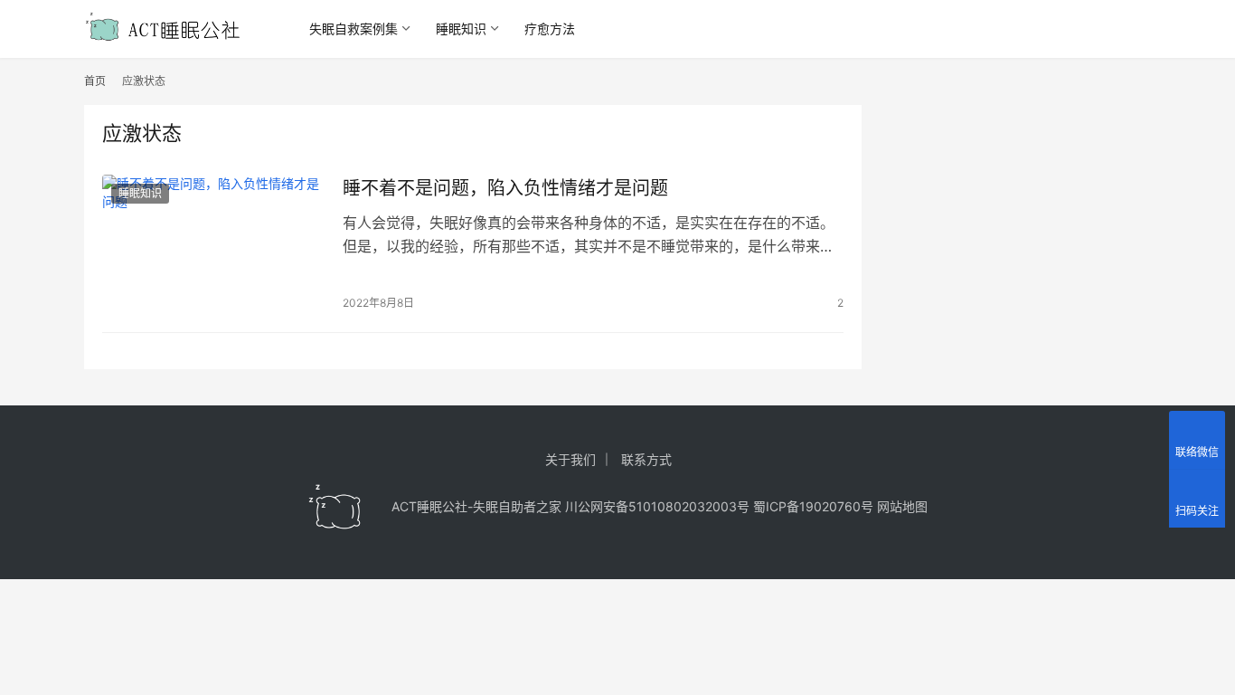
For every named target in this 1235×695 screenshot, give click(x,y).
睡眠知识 (461, 28)
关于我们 (570, 459)
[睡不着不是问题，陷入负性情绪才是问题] (213, 244)
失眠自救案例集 (353, 28)
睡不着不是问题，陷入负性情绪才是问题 (505, 188)
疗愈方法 (549, 28)
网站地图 (902, 506)
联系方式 (646, 459)
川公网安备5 (600, 506)
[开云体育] (335, 507)
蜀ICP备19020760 (807, 506)
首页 (95, 81)
